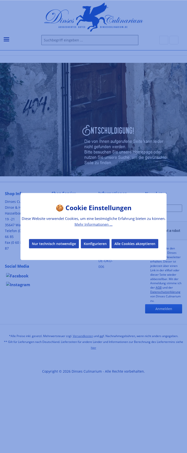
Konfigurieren (95, 243)
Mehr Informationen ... (93, 224)
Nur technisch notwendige (54, 243)
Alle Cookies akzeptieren (134, 243)
